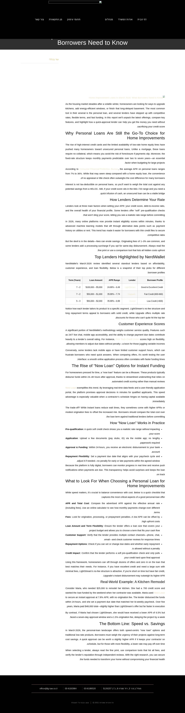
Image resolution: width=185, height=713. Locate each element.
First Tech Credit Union (127, 339)
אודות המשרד (125, 19)
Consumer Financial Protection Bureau (98, 169)
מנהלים (109, 19)
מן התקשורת (55, 19)
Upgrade (132, 294)
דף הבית (142, 19)
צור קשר (39, 19)
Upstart (132, 301)
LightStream (130, 287)
